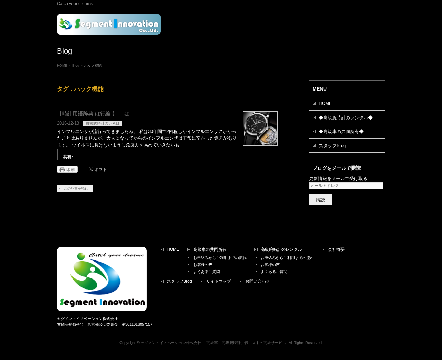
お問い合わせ (257, 281)
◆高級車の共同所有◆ (341, 131)
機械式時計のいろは (103, 123)
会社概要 (336, 249)
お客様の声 (202, 265)
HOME (325, 103)
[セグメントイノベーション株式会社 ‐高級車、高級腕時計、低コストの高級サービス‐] (109, 26)
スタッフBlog (332, 145)
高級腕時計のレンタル (281, 249)
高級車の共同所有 (210, 249)
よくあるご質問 (208, 271)
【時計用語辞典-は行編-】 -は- (94, 113)
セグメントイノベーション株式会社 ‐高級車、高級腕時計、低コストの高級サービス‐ (214, 343)
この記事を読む (76, 188)
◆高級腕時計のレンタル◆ (346, 117)
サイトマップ (218, 281)
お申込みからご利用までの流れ (220, 258)
